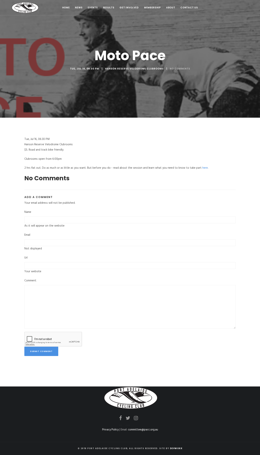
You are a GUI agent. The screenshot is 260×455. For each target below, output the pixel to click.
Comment (30, 280)
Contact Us (189, 7)
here (205, 168)
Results (108, 7)
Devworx (176, 448)
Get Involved (129, 7)
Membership (152, 7)
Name (27, 212)
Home (66, 7)
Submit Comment (41, 351)
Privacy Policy (110, 429)
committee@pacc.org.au (143, 429)
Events (93, 7)
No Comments (180, 68)
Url (26, 257)
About (170, 7)
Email (27, 235)
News (78, 7)
